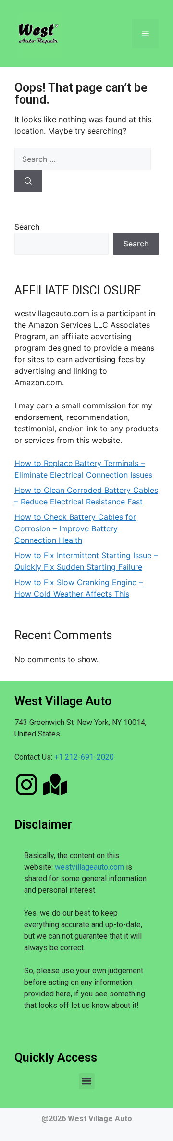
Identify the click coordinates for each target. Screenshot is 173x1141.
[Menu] (145, 33)
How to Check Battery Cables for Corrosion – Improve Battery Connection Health (75, 528)
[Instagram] (26, 785)
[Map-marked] (55, 785)
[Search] (28, 181)
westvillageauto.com (89, 866)
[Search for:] (82, 159)
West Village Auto (100, 1118)
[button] (87, 1081)
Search (26, 227)
